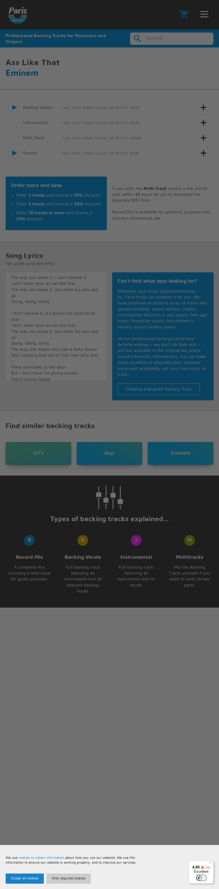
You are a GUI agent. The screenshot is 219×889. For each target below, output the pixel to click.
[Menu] (210, 864)
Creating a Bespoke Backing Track (158, 389)
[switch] (201, 878)
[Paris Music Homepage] (18, 15)
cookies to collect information (41, 858)
